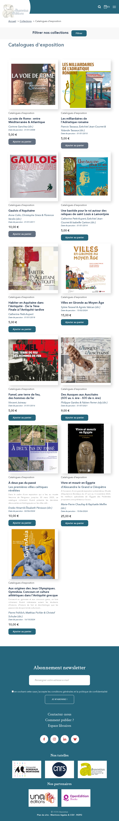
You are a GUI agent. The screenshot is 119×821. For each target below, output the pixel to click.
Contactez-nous (59, 714)
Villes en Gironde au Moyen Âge (82, 302)
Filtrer (79, 33)
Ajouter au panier (74, 238)
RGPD (79, 815)
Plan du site (43, 815)
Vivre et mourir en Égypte (78, 483)
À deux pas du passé (22, 483)
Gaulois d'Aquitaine (21, 210)
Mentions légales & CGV (62, 815)
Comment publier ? (59, 719)
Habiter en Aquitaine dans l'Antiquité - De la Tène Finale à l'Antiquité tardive (26, 306)
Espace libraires (59, 725)
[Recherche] (99, 7)
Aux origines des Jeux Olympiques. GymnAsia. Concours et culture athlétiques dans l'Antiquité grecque (33, 592)
